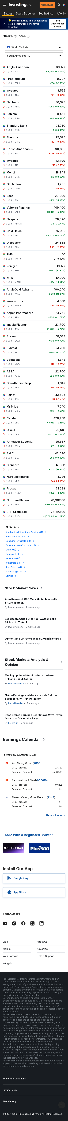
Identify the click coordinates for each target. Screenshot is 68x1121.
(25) (14, 571)
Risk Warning (9, 1101)
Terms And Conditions (14, 1078)
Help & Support (45, 956)
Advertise (42, 948)
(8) (11, 549)
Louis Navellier (15, 703)
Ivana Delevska (16, 683)
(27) (21, 545)
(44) (14, 567)
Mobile (7, 948)
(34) (18, 541)
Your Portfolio (10, 956)
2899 (37, 763)
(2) (24, 532)
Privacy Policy (10, 1090)
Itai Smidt (13, 723)
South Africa (45, 13)
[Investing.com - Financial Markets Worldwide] (20, 5)
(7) (13, 558)
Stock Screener (25, 13)
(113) (13, 554)
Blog (5, 941)
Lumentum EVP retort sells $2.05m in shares (33, 638)
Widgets (7, 963)
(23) (13, 562)
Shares (7, 13)
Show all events (55, 815)
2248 (51, 797)
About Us (42, 941)
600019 (42, 780)
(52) (15, 536)
